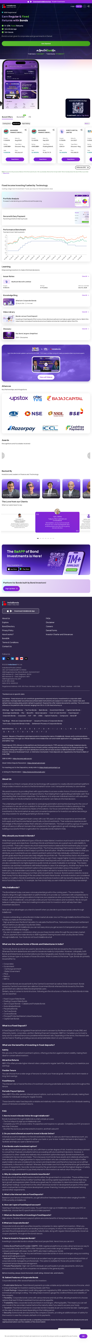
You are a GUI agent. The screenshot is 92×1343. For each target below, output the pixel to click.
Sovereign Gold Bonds (11, 713)
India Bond (12, 664)
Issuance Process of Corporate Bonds (48, 721)
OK (83, 1336)
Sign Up (78, 6)
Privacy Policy (7, 630)
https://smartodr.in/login (36, 763)
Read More (15, 159)
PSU (22, 713)
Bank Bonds (43, 710)
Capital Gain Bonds (73, 710)
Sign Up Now (10, 588)
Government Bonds (57, 710)
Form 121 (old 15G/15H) (58, 713)
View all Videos (46, 377)
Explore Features (51, 716)
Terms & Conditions (10, 642)
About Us (6, 618)
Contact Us (7, 646)
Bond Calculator (41, 713)
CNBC (40, 716)
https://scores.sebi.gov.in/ (22, 758)
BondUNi (5, 638)
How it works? (8, 634)
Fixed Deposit (73, 713)
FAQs (48, 618)
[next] (88, 455)
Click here (76, 738)
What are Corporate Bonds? (21, 721)
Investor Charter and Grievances (59, 634)
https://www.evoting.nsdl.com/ (34, 772)
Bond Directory (8, 626)
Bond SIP (73, 716)
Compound (64, 716)
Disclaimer (50, 622)
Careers (49, 626)
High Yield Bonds (17, 710)
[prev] (3, 455)
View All (84, 276)
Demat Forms (51, 630)
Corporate (22, 716)
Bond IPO (30, 713)
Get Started (46, 44)
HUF (29, 716)
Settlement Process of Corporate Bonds (47, 724)
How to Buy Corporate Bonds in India (16, 724)
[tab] (7, 117)
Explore (5, 622)
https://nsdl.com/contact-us (49, 767)
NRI (34, 716)
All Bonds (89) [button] (81, 167)
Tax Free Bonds (31, 710)
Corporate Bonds (9, 716)
